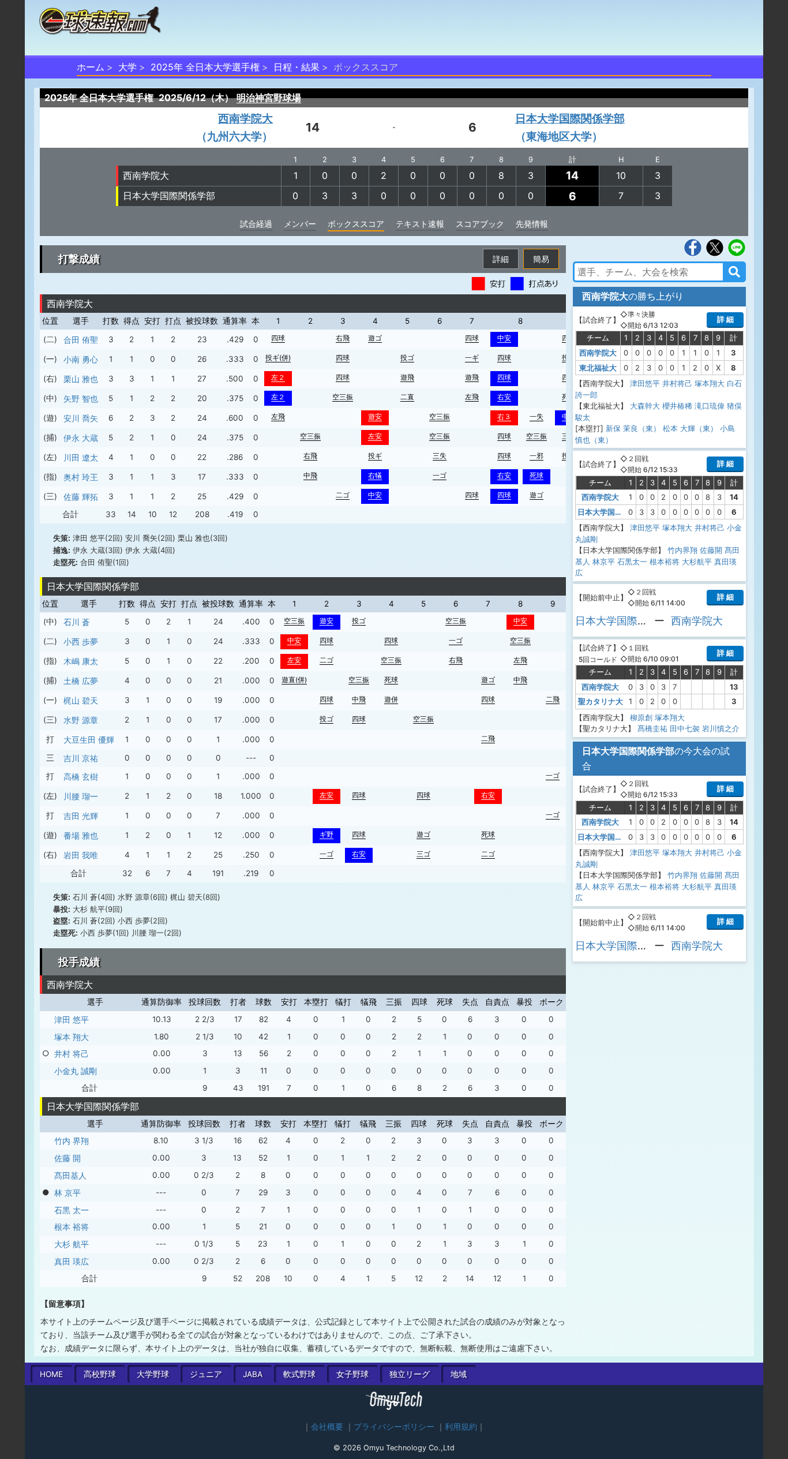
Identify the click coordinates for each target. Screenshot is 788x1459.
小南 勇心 (80, 359)
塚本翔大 (710, 383)
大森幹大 (645, 405)
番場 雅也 (80, 835)
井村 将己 (71, 1053)
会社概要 (327, 1426)
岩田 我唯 (80, 855)
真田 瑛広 (71, 1261)
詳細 (501, 259)
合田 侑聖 (80, 340)
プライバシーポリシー (394, 1426)
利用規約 (461, 1426)
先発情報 (532, 224)
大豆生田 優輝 (88, 740)
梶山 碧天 (80, 700)
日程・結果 (296, 67)
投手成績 (79, 962)
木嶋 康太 (80, 661)
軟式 (299, 1374)
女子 (352, 1374)
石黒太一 (632, 561)
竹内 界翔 (71, 1141)
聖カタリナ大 (600, 701)
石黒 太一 (71, 1210)
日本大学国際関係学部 (169, 195)
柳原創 (641, 717)
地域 (459, 1374)
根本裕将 (665, 561)
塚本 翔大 (71, 1037)
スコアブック (480, 224)
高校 (100, 1374)
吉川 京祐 (80, 758)
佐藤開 (711, 550)
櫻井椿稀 (677, 405)
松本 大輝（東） (690, 428)
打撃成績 (79, 259)
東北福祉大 (598, 367)
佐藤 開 (67, 1158)
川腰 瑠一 (80, 796)
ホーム (90, 67)
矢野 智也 (80, 398)
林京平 (603, 561)
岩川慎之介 (721, 728)
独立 (409, 1374)
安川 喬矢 (80, 418)
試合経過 (256, 224)
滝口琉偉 (710, 405)
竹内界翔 (682, 550)
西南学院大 (146, 175)
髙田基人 (70, 1175)
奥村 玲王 (80, 477)
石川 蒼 (76, 622)
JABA (252, 1374)
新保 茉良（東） (633, 428)
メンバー (300, 224)
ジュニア (206, 1374)
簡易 (541, 259)
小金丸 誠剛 (75, 1071)
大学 (127, 67)
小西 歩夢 (80, 641)
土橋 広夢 (80, 681)
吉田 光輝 (80, 816)
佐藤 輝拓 (80, 497)
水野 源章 (80, 720)
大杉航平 (697, 561)
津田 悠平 (71, 1019)
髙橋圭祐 (652, 728)
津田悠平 (645, 383)
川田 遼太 (80, 457)
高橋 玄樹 (80, 776)
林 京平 (67, 1193)
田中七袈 (685, 728)
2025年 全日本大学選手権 (205, 67)
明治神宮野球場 (269, 97)
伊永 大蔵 (80, 438)
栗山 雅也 (80, 379)
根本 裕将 (71, 1227)
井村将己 (677, 383)
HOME (51, 1374)
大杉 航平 (71, 1244)
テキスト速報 (420, 224)
